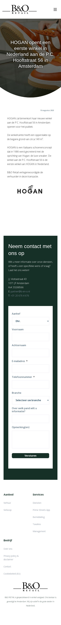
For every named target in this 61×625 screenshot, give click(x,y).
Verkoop (8, 510)
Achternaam (19, 345)
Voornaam (18, 329)
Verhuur (7, 502)
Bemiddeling (39, 517)
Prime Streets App (41, 510)
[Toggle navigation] (55, 9)
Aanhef (16, 313)
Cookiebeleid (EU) (12, 573)
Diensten (37, 502)
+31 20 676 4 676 (20, 295)
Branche (16, 392)
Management (39, 531)
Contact (7, 566)
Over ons (8, 548)
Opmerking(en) (20, 427)
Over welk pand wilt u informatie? (24, 410)
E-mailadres (20, 361)
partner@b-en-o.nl (20, 291)
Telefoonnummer (23, 377)
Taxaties (37, 524)
